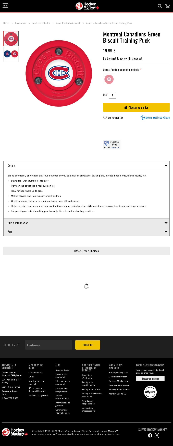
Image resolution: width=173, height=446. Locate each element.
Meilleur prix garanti (38, 395)
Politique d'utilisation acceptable (92, 395)
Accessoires (21, 23)
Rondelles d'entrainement (68, 23)
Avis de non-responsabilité (88, 402)
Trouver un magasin (150, 378)
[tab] (86, 165)
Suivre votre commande (61, 375)
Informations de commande (62, 383)
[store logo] (84, 6)
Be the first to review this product (122, 58)
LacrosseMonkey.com (119, 385)
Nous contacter (62, 369)
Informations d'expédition (61, 390)
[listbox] (136, 80)
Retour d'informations (62, 397)
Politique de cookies (91, 389)
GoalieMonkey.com (118, 376)
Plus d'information (18, 223)
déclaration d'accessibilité (88, 409)
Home (6, 23)
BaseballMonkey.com (119, 381)
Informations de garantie (62, 404)
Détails (12, 165)
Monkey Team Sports (119, 389)
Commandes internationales (62, 411)
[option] (109, 79)
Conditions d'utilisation (87, 376)
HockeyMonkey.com (118, 372)
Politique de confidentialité (88, 384)
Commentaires (36, 372)
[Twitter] (157, 435)
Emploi (32, 376)
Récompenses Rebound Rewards (37, 389)
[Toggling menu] (5, 6)
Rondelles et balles (41, 23)
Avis (10, 231)
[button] (11, 54)
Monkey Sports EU (117, 393)
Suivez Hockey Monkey (152, 430)
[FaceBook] (150, 435)
